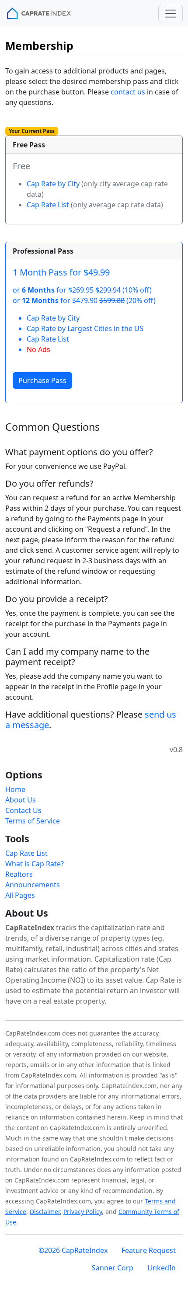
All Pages (20, 895)
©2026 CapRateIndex (73, 1250)
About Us (20, 800)
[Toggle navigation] (170, 13)
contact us (128, 92)
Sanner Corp (112, 1268)
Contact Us (23, 810)
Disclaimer (45, 1211)
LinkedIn (161, 1268)
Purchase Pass (42, 380)
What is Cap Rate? (34, 863)
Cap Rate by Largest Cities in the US (85, 328)
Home (15, 789)
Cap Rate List (48, 204)
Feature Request (149, 1250)
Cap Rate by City (53, 183)
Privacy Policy (82, 1211)
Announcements (32, 884)
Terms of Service (32, 821)
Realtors (19, 874)
